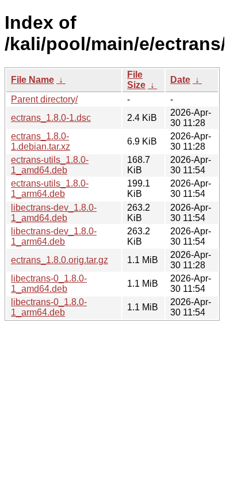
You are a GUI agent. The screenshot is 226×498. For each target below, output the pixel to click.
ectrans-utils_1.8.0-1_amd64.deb (50, 165)
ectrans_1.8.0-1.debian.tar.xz (40, 141)
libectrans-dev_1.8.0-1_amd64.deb (54, 213)
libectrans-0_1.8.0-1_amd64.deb (49, 283)
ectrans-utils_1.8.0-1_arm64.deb (50, 188)
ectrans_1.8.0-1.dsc (51, 118)
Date (180, 80)
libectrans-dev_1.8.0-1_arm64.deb (54, 236)
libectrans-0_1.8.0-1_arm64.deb (49, 307)
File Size (136, 80)
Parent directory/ (44, 99)
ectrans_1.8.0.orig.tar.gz (59, 260)
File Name (32, 80)
